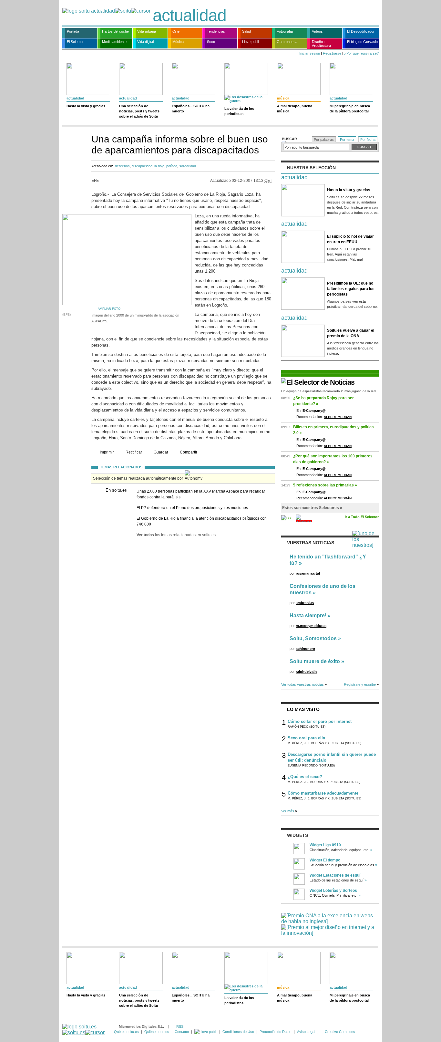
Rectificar (134, 452)
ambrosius (305, 603)
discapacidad (142, 166)
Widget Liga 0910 (325, 845)
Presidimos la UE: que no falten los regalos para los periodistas (350, 289)
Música (178, 42)
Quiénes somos (156, 1032)
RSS (179, 1026)
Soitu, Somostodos (313, 638)
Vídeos (317, 31)
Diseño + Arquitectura (321, 43)
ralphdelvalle (306, 671)
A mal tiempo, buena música (294, 108)
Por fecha (367, 139)
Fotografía (285, 31)
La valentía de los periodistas (239, 111)
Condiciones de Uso (238, 1032)
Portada (73, 31)
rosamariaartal (308, 573)
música (283, 98)
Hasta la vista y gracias (86, 106)
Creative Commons (340, 1032)
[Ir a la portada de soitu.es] (83, 1029)
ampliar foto (109, 308)
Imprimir (107, 452)
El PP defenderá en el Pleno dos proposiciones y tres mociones (192, 507)
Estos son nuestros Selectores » (312, 507)
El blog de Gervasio (362, 42)
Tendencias (216, 31)
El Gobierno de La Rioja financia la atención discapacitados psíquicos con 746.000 (202, 521)
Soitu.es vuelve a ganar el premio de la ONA (350, 333)
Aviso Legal (306, 1032)
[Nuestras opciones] (205, 1032)
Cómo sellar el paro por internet (320, 721)
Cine (175, 31)
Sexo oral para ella (306, 737)
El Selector (75, 42)
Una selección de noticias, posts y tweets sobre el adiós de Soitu (139, 111)
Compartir (188, 452)
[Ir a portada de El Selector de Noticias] (317, 382)
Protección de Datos (276, 1032)
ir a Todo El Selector (362, 517)
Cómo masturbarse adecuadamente (323, 793)
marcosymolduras (311, 626)
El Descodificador (360, 31)
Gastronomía (287, 42)
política (171, 166)
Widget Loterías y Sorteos (333, 890)
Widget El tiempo (325, 860)
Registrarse (332, 53)
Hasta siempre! (308, 615)
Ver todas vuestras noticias (302, 684)
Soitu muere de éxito (315, 661)
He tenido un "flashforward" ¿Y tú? (328, 560)
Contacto (182, 1032)
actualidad (189, 15)
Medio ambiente (114, 42)
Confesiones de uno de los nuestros (322, 589)
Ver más (287, 811)
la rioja (159, 166)
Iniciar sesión (309, 53)
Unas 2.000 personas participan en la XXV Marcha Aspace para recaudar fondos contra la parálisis (201, 494)
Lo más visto (303, 709)
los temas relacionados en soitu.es (176, 535)
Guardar (161, 452)
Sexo (211, 42)
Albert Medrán (338, 417)
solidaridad (187, 166)
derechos (122, 166)
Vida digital (145, 42)
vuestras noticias (310, 542)
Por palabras (324, 139)
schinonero (305, 649)
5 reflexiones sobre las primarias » (325, 485)
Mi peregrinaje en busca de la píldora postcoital (350, 108)
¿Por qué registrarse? (361, 53)
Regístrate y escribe (360, 684)
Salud (246, 31)
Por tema (347, 139)
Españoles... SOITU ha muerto (191, 108)
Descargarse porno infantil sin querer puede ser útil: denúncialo (332, 757)
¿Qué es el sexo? (305, 776)
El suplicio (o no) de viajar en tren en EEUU (350, 239)
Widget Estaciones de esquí (335, 875)
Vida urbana (146, 31)
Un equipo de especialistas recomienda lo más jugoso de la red (328, 391)
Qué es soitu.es (126, 1032)
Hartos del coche (115, 31)
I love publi (250, 42)
